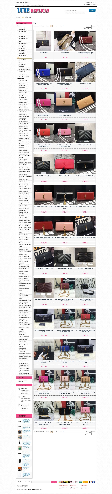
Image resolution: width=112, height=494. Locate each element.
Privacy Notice (84, 487)
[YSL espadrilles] (64, 41)
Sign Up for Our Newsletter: (24, 481)
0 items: (92, 4)
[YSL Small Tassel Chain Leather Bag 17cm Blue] (64, 349)
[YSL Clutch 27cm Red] (64, 164)
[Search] (92, 10)
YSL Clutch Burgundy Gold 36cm (43, 299)
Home (18, 20)
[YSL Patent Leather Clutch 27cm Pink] (44, 195)
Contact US (72, 488)
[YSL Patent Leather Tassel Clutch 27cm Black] (64, 195)
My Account (26, 5)
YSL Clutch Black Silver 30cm (85, 145)
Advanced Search (84, 488)
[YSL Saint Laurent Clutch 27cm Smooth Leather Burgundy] (85, 41)
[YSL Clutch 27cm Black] (85, 72)
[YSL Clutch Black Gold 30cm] (44, 164)
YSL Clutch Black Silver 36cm (64, 268)
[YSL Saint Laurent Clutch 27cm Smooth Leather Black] (64, 72)
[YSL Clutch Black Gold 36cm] (85, 257)
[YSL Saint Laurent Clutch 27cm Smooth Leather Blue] (44, 72)
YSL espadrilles (65, 52)
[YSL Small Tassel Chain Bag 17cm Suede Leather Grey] (64, 319)
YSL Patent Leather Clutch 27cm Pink (43, 206)
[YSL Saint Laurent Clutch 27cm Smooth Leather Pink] (64, 133)
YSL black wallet (43, 52)
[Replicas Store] (32, 10)
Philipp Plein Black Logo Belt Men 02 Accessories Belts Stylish (26, 426)
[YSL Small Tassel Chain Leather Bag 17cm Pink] (85, 411)
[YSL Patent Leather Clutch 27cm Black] (85, 164)
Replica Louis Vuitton (63, 485)
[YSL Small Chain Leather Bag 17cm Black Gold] (44, 349)
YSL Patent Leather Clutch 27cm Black (85, 175)
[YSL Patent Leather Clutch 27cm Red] (85, 195)
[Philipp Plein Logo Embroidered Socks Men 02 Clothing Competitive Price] (20, 443)
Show (87, 25)
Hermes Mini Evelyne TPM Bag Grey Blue (26, 437)
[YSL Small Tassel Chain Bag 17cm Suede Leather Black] (64, 411)
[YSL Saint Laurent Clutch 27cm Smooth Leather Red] (44, 133)
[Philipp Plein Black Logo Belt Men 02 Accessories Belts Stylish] (20, 426)
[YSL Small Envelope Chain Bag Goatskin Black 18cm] (85, 288)
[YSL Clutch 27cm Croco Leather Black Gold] (85, 349)
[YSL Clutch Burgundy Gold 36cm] (44, 288)
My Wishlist (34, 5)
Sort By (84, 28)
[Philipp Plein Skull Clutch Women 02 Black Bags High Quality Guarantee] (20, 421)
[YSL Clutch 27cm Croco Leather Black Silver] (44, 319)
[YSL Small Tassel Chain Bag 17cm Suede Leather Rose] (44, 380)
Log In (41, 5)
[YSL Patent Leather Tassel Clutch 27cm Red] (44, 226)
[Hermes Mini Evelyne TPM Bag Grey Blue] (20, 437)
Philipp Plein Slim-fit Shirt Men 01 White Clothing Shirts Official (26, 475)
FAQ (60, 488)
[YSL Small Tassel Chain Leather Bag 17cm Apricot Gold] (85, 380)
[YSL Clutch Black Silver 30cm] (85, 133)
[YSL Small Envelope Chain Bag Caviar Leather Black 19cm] (44, 411)
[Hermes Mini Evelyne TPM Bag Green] (20, 448)
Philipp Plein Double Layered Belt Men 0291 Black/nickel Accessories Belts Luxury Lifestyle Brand (26, 454)
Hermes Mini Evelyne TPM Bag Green (26, 447)
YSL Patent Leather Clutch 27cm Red (85, 206)
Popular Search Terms (74, 487)
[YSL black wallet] (44, 41)
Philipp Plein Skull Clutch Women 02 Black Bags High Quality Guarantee (26, 421)
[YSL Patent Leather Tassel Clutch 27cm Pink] (64, 226)
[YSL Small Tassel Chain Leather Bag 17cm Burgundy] (64, 288)
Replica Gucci (73, 485)
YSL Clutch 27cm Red (64, 175)
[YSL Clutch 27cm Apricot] (85, 102)
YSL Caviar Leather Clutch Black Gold (85, 237)
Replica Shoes (84, 485)
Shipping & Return (63, 487)
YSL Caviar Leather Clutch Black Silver (43, 268)
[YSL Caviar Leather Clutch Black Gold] (85, 226)
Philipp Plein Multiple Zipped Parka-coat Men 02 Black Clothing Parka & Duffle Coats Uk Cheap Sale (27, 462)
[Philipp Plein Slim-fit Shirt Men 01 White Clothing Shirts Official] (20, 475)
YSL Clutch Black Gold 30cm (43, 175)
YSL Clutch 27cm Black (85, 83)
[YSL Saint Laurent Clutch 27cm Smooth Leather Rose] (44, 102)
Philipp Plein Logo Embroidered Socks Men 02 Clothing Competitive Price (27, 443)
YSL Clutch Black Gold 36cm (85, 268)
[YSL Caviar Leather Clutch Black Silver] (44, 257)
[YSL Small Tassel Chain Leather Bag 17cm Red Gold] (85, 319)
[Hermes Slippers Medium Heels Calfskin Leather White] (20, 469)
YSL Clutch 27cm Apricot (85, 114)
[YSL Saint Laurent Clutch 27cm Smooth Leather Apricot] (64, 102)
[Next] (63, 26)
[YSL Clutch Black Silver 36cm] (64, 257)
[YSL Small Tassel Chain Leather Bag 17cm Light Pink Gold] (64, 380)
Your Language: (20, 2)
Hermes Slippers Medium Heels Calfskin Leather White (26, 469)
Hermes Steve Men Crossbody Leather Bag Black (26, 431)
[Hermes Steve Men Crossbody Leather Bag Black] (20, 432)
